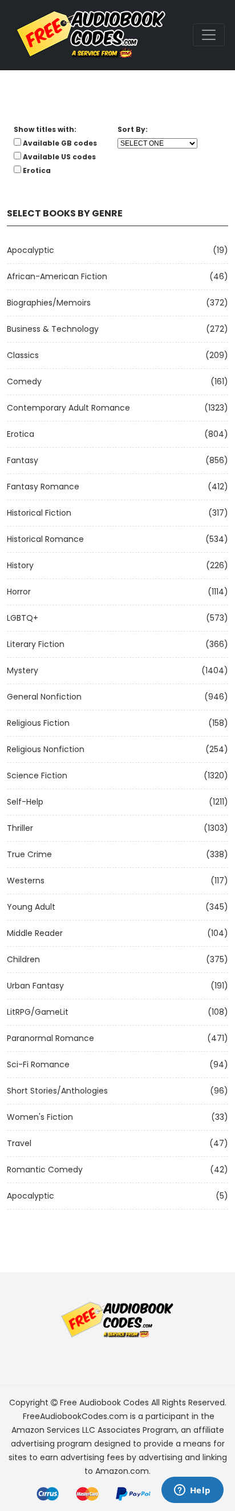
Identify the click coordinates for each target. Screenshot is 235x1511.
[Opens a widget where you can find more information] (192, 1491)
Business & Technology (53, 329)
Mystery (22, 670)
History (20, 565)
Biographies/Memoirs (49, 302)
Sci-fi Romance (38, 1064)
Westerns (25, 880)
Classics (23, 355)
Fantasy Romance (43, 486)
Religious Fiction (38, 723)
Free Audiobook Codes (104, 1402)
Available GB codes (60, 143)
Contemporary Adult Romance (68, 407)
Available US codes (59, 157)
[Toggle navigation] (209, 34)
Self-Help (25, 801)
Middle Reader (35, 933)
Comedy (24, 381)
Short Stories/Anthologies (57, 1090)
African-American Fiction (57, 276)
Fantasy (22, 460)
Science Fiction (37, 775)
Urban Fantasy (35, 985)
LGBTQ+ (22, 618)
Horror (19, 591)
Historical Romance (45, 539)
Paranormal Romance (50, 1038)
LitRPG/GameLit (37, 1012)
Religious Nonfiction (45, 749)
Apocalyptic (30, 250)
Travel (19, 1143)
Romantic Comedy (45, 1169)
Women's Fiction (40, 1117)
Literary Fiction (35, 644)
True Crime (29, 854)
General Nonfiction (44, 696)
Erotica (20, 434)
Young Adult (31, 907)
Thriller (20, 828)
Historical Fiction (39, 513)
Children (23, 959)
